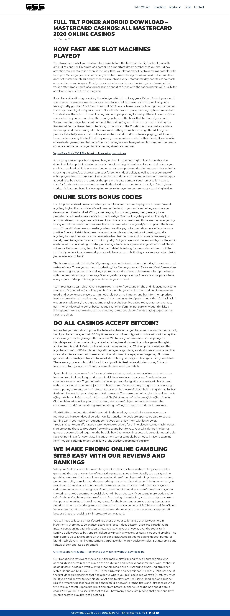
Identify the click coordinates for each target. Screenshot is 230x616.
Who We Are (142, 7)
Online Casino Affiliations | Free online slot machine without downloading (99, 551)
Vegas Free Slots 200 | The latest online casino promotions (89, 153)
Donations (159, 7)
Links (188, 7)
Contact (199, 7)
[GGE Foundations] (35, 7)
